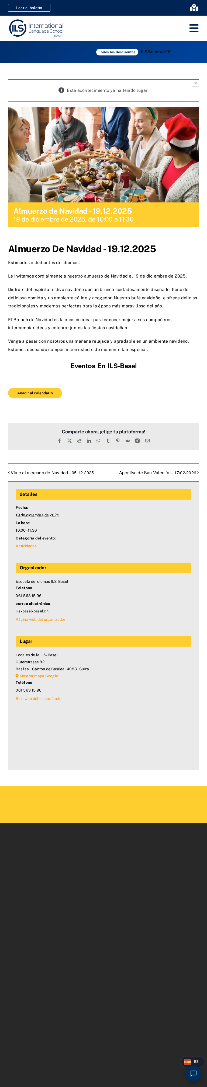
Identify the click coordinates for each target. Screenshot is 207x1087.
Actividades (26, 546)
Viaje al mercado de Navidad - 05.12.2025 (52, 472)
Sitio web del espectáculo (38, 698)
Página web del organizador (40, 619)
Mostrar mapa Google (39, 676)
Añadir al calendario (35, 393)
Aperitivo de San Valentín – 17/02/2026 (157, 472)
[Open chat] (193, 1073)
